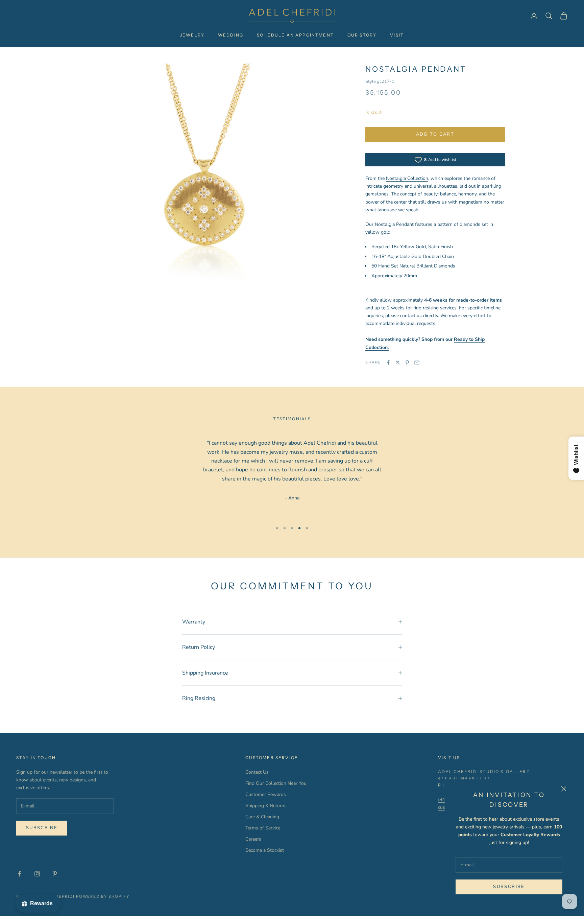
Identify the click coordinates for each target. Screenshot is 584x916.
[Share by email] (416, 362)
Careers (253, 839)
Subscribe (509, 887)
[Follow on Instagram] (37, 873)
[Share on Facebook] (388, 362)
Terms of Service (262, 828)
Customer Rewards (265, 794)
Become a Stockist (264, 850)
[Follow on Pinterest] (54, 873)
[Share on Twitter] (397, 362)
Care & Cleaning (262, 817)
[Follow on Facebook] (19, 873)
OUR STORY (361, 35)
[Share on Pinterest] (407, 362)
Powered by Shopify (103, 896)
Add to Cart (435, 134)
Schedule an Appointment (295, 35)
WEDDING (230, 35)
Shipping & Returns (266, 805)
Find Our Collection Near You (276, 783)
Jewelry (192, 35)
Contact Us (257, 772)
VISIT (397, 35)
